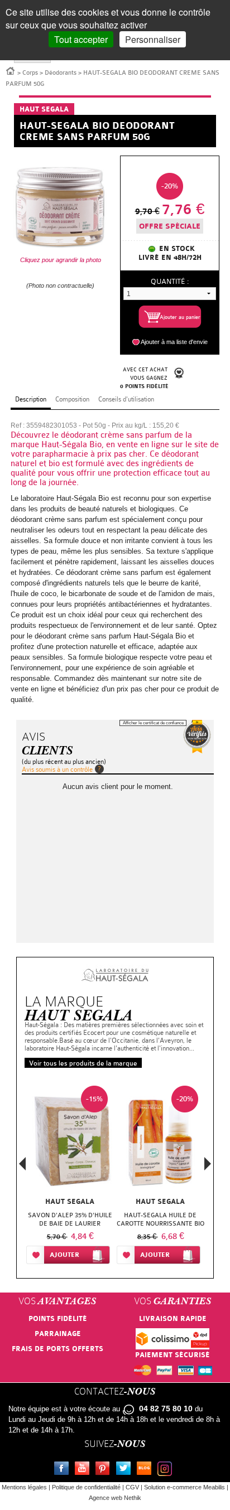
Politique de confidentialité (86, 1487)
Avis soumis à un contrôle (57, 769)
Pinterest (104, 1469)
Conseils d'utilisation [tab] (126, 399)
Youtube (84, 1469)
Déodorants (60, 72)
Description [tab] (30, 399)
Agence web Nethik (115, 1497)
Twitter (125, 1469)
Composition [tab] (72, 399)
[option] (70, 1177)
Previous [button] (22, 1167)
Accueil (11, 70)
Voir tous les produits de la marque (83, 1063)
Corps (30, 72)
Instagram (166, 1469)
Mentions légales (24, 1487)
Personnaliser (152, 39)
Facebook (63, 1469)
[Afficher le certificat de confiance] (197, 737)
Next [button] (207, 1163)
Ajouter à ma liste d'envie (174, 341)
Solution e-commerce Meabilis (184, 1487)
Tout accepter (81, 39)
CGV (132, 1487)
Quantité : (170, 281)
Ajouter (64, 1255)
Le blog (146, 1469)
